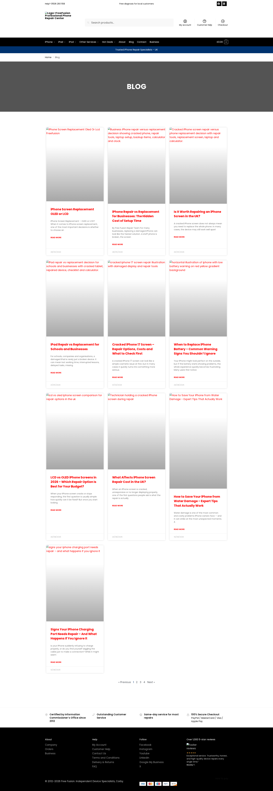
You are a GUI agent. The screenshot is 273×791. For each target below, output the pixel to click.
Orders (49, 749)
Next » (151, 682)
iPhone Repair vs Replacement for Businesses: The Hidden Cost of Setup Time (135, 216)
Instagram (145, 749)
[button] (222, 42)
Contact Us (99, 753)
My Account (99, 744)
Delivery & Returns (103, 762)
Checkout (223, 25)
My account (185, 25)
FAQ (94, 766)
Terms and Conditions (106, 757)
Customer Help (204, 25)
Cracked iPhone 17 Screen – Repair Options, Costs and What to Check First (133, 349)
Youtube (144, 753)
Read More (56, 237)
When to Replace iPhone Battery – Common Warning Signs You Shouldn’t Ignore (195, 349)
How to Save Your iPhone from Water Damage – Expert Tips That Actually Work (197, 501)
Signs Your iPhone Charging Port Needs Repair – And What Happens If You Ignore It (74, 633)
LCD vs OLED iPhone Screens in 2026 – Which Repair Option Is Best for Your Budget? (73, 481)
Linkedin (144, 757)
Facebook (145, 744)
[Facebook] (219, 3)
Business (50, 753)
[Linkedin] (224, 3)
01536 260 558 (58, 3)
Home (48, 57)
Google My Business (151, 762)
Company (51, 744)
